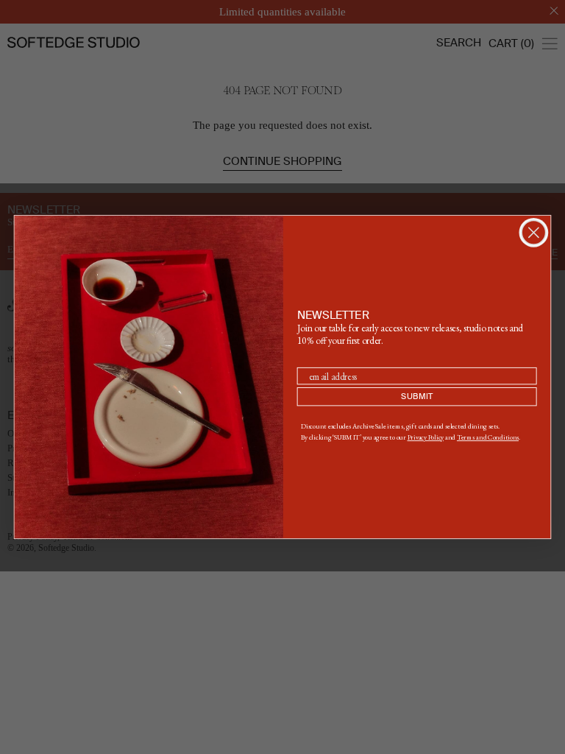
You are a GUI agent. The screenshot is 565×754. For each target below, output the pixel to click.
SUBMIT (417, 396)
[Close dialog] (534, 232)
